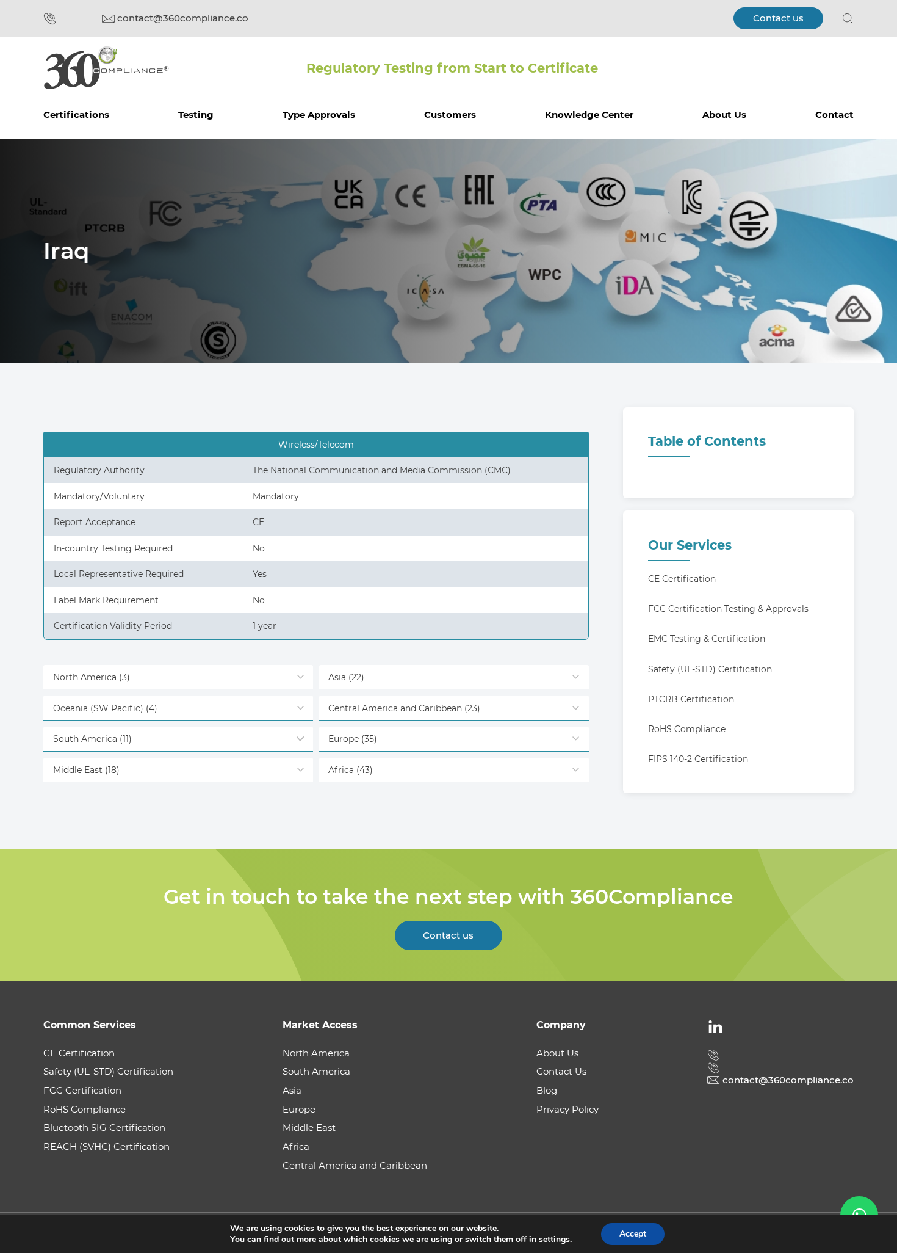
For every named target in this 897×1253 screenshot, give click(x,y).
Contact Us (561, 1071)
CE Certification (682, 578)
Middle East (309, 1127)
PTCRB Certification (691, 699)
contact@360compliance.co (182, 18)
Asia (292, 1090)
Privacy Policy (567, 1109)
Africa (296, 1146)
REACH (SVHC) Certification (106, 1146)
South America (316, 1071)
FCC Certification (82, 1090)
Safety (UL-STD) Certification (710, 669)
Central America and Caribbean (355, 1165)
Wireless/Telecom (316, 444)
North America (316, 1053)
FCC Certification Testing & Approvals (728, 608)
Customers (450, 114)
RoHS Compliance (687, 729)
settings (554, 1239)
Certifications (76, 114)
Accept (632, 1234)
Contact (834, 114)
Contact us (778, 18)
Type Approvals (319, 114)
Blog (546, 1090)
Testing (196, 114)
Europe (299, 1109)
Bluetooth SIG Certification (104, 1127)
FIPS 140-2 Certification (698, 759)
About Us (724, 114)
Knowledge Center (589, 114)
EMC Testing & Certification (706, 638)
